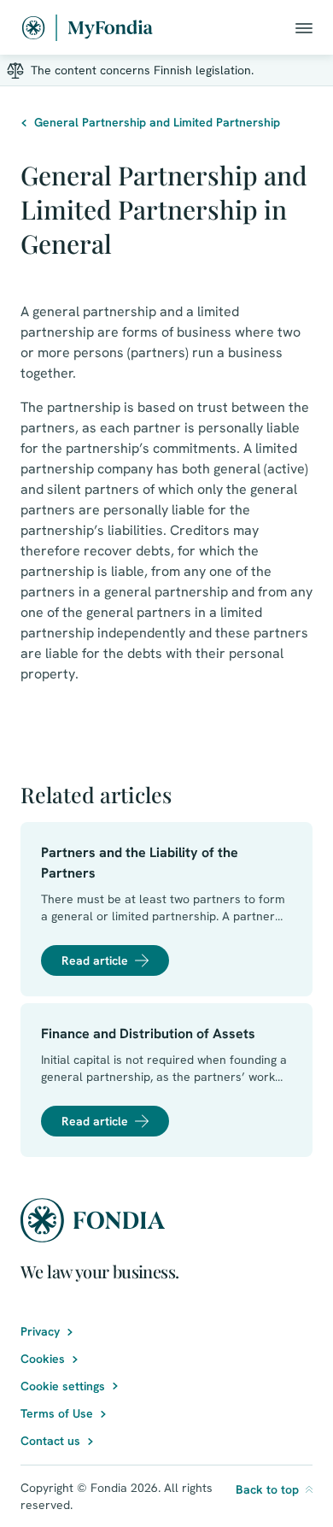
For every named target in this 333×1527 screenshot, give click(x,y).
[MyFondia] (87, 28)
